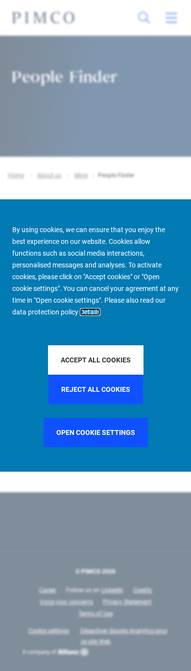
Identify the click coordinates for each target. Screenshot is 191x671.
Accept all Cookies (96, 360)
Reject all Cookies (95, 389)
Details (90, 312)
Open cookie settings (95, 432)
